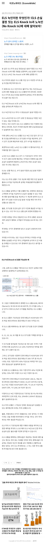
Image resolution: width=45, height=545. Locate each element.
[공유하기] (8, 462)
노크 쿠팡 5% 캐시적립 (13, 56)
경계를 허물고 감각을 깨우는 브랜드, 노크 (18, 44)
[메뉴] (3, 3)
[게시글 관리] (11, 462)
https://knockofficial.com (13, 38)
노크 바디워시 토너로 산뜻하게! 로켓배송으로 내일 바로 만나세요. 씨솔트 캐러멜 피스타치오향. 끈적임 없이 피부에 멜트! (16, 60)
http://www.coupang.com (13, 53)
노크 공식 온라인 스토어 (13, 41)
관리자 (34, 541)
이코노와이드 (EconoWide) (22, 3)
